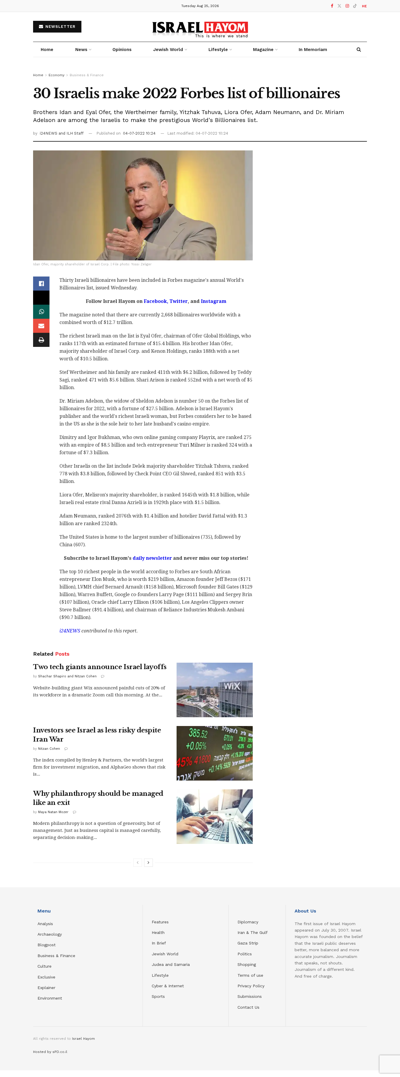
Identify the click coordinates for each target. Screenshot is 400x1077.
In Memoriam (313, 49)
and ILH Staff (71, 133)
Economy (56, 75)
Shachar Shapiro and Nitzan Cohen (67, 676)
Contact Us (248, 1007)
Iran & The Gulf (252, 932)
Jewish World (165, 954)
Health (158, 932)
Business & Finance (87, 75)
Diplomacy (248, 922)
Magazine (263, 49)
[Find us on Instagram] (347, 6)
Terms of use (250, 975)
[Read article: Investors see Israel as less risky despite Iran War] (215, 753)
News (81, 49)
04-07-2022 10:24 (139, 133)
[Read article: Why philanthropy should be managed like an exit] (215, 816)
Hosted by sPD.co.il (50, 1052)
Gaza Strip (247, 943)
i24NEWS (49, 133)
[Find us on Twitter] (339, 6)
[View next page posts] (148, 863)
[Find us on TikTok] (355, 6)
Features (160, 922)
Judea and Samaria (171, 964)
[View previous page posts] (137, 863)
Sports (158, 996)
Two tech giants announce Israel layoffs (100, 667)
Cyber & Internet (168, 985)
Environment (49, 998)
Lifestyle (160, 975)
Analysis (45, 923)
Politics (244, 954)
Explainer (46, 987)
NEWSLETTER (60, 26)
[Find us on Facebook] (332, 6)
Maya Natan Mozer (53, 812)
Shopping (246, 964)
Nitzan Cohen (49, 749)
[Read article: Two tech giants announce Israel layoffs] (215, 690)
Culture (44, 966)
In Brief (159, 943)
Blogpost (46, 944)
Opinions (121, 49)
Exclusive (46, 977)
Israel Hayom (83, 1039)
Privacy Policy (250, 985)
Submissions (249, 996)
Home (47, 49)
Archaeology (49, 934)
